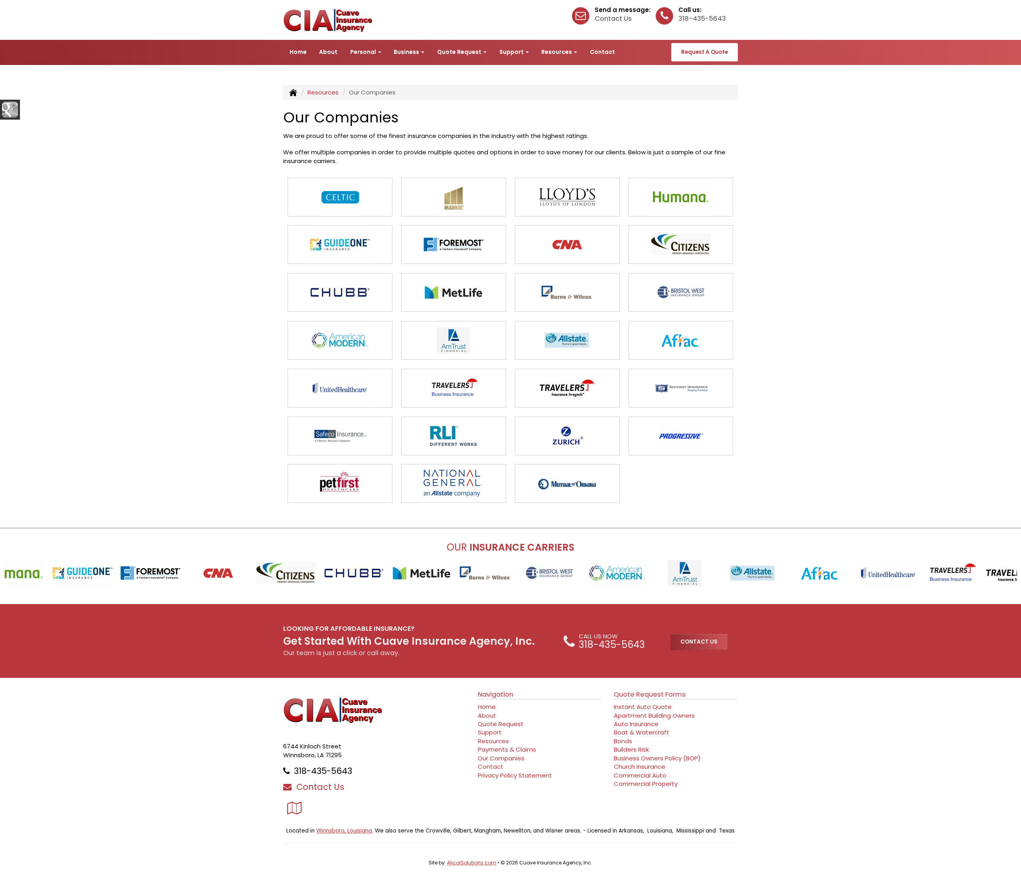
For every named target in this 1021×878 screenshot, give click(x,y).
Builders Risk (631, 749)
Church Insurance (639, 766)
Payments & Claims (507, 749)
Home (298, 52)
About (328, 52)
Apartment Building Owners (654, 715)
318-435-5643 (702, 18)
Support (490, 732)
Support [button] (512, 52)
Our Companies (501, 758)
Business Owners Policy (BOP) (657, 758)
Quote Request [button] (460, 52)
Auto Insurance (636, 724)
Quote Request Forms (650, 694)
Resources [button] (557, 52)
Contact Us (613, 18)
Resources (323, 92)
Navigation (495, 694)
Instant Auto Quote (643, 707)
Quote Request (501, 724)
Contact (602, 52)
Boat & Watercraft (641, 732)
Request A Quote (704, 52)
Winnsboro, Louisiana (344, 831)
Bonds (623, 741)
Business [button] (407, 52)
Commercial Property (646, 784)
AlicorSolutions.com (471, 862)
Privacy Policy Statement (515, 775)
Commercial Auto (640, 775)
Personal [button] (363, 52)
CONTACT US (698, 642)
